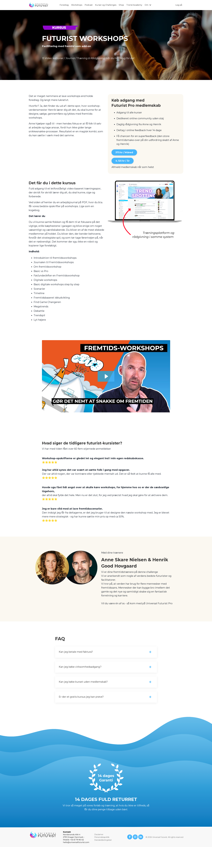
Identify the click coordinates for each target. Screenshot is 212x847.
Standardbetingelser (103, 840)
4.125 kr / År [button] (122, 160)
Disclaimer (98, 834)
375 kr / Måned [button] (124, 152)
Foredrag (64, 5)
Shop (121, 5)
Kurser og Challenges (105, 5)
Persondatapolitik (101, 837)
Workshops (76, 5)
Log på (178, 5)
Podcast (89, 5)
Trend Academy (134, 5)
